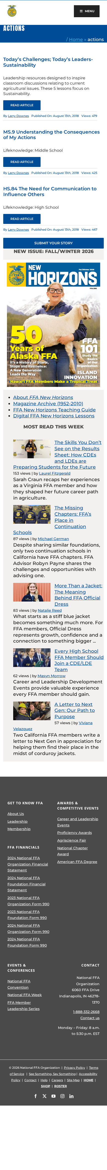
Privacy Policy (74, 1067)
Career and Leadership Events (77, 822)
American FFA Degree (77, 862)
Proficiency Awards (74, 832)
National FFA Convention (18, 984)
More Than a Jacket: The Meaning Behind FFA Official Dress (78, 595)
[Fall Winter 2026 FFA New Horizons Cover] (53, 262)
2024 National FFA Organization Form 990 (28, 928)
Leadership (17, 821)
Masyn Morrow (51, 675)
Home (76, 39)
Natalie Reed (50, 610)
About (43, 397)
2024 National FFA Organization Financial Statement (27, 864)
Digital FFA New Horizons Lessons (54, 416)
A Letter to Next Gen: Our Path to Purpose (74, 710)
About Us (15, 814)
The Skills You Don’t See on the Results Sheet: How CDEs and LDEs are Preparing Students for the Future (57, 455)
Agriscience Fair (71, 840)
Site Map (73, 1080)
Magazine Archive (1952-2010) (48, 404)
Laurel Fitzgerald (54, 473)
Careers (57, 1080)
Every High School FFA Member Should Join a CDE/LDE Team (79, 660)
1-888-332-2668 (86, 1012)
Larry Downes (18, 116)
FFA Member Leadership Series (23, 1005)
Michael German (53, 538)
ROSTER (60, 1086)
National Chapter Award (72, 851)
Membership (19, 829)
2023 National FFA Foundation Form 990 (27, 915)
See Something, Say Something (52, 1074)
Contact (30, 1080)
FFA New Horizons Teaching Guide (54, 410)
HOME (88, 1080)
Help (44, 1080)
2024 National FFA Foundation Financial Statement (26, 884)
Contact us (90, 1018)
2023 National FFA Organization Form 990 (28, 901)
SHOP (45, 1086)
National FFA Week (24, 995)
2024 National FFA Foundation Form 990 (27, 942)
